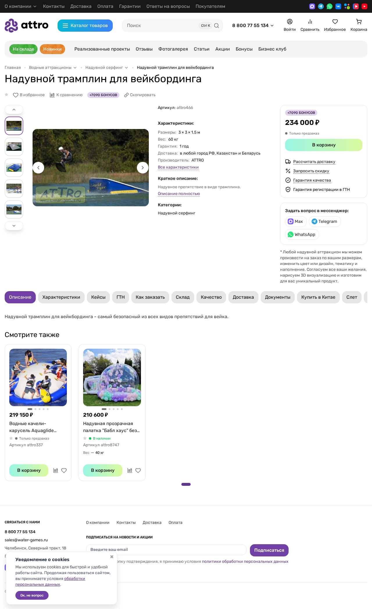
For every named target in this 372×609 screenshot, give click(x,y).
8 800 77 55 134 (250, 25)
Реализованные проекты (102, 49)
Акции (222, 49)
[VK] (338, 6)
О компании (98, 522)
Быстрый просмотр (38, 377)
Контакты (54, 6)
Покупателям (210, 6)
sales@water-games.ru (26, 540)
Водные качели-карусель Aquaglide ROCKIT (31, 427)
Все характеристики (178, 167)
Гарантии (130, 6)
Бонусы (244, 49)
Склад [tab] (183, 297)
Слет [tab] (351, 297)
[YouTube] (364, 6)
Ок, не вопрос (32, 595)
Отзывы (144, 49)
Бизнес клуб (272, 49)
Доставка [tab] (243, 297)
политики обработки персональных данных (245, 561)
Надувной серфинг (176, 213)
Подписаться (269, 550)
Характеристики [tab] (61, 297)
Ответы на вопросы (168, 6)
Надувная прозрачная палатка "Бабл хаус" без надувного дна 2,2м (110, 427)
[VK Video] (356, 6)
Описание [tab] (20, 297)
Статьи (202, 49)
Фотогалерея (173, 49)
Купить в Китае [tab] (318, 297)
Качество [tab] (211, 297)
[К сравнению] (56, 470)
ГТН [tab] (121, 297)
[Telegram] (321, 6)
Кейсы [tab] (98, 297)
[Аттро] (26, 25)
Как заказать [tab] (150, 297)
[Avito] (347, 6)
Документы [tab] (277, 297)
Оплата (105, 6)
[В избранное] (64, 470)
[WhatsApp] (329, 6)
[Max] (312, 6)
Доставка (81, 6)
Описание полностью (179, 193)
